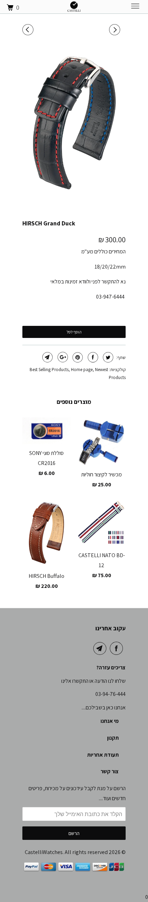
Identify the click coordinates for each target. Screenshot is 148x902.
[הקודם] (28, 30)
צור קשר (110, 771)
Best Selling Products (49, 369)
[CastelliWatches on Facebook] (118, 648)
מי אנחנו (110, 721)
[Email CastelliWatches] (101, 648)
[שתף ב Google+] (62, 357)
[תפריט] (128, 8)
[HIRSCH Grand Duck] (74, 122)
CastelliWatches (44, 852)
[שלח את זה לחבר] (47, 357)
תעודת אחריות (103, 754)
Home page (82, 369)
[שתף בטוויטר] (107, 357)
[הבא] (115, 30)
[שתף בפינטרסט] (77, 357)
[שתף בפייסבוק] (92, 357)
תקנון (113, 737)
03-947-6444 (110, 296)
